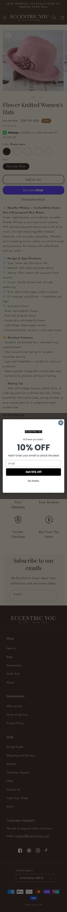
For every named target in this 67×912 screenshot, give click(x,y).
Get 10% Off (33, 472)
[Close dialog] (60, 422)
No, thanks (33, 481)
